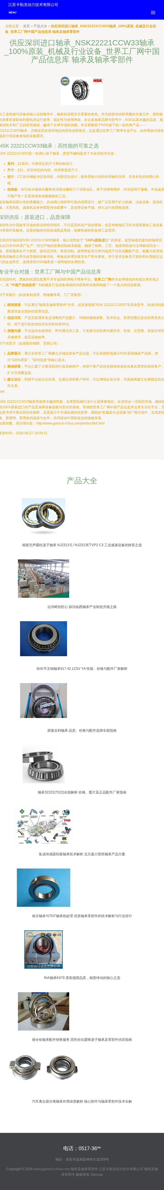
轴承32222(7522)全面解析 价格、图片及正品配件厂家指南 (82, 792)
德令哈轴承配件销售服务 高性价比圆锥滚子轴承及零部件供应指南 (82, 1039)
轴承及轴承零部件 (84, 1169)
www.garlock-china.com (52, 1169)
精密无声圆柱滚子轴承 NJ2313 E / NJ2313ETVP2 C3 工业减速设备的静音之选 (82, 545)
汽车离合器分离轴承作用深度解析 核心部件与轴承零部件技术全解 (82, 1101)
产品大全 (40, 26)
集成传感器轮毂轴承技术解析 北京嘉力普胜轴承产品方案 (82, 854)
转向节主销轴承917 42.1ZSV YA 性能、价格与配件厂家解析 (82, 668)
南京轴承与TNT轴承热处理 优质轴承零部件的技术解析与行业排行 (82, 916)
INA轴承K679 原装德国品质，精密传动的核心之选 (82, 978)
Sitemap (96, 1174)
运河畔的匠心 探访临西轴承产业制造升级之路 (82, 607)
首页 (26, 26)
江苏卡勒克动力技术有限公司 (121, 1169)
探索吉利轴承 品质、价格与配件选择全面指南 (82, 730)
